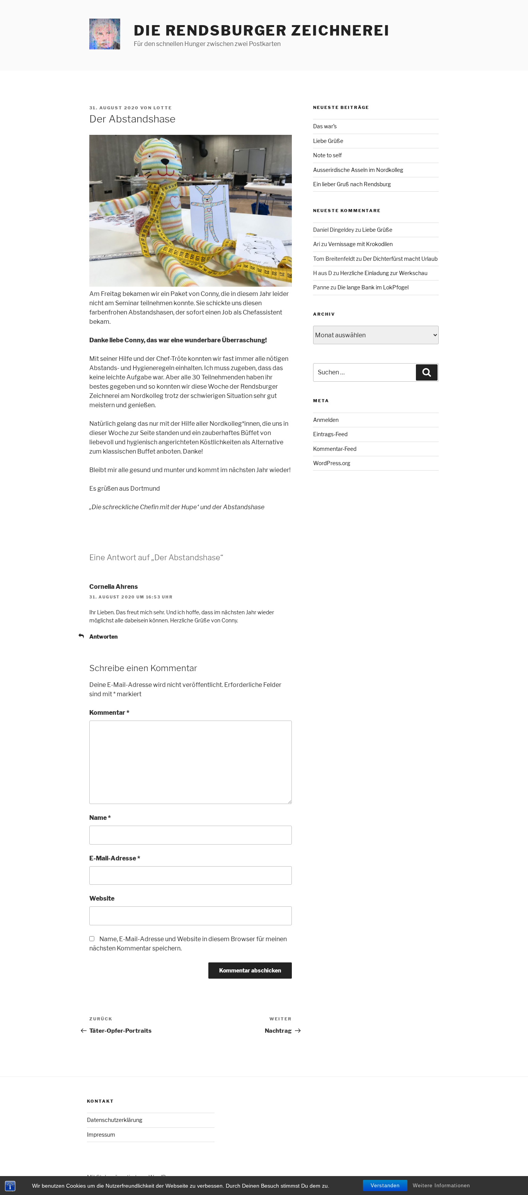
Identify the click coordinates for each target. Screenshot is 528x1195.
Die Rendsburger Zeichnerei (262, 30)
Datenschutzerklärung (114, 1120)
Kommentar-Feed (334, 448)
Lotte (162, 107)
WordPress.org (331, 463)
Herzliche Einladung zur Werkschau (384, 273)
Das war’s (325, 126)
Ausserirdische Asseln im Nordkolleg (358, 170)
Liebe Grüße (328, 141)
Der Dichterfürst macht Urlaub (400, 258)
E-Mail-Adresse (114, 858)
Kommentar (109, 712)
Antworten (103, 636)
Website (101, 898)
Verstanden (385, 1185)
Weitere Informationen (441, 1185)
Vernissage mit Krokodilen (360, 244)
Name (100, 817)
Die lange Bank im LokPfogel (373, 287)
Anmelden (326, 419)
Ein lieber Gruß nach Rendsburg (352, 184)
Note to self (327, 155)
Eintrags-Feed (330, 434)
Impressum (101, 1134)
